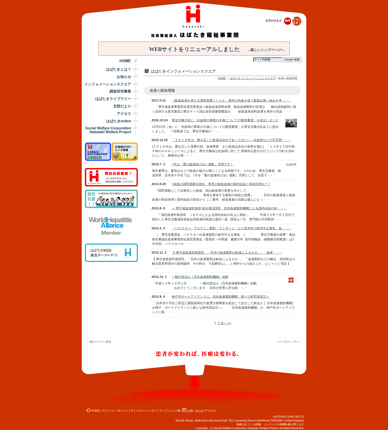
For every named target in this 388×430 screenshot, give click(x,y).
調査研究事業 (120, 91)
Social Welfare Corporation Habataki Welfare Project (108, 129)
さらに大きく (297, 21)
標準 (287, 20)
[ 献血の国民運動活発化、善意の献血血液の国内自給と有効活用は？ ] (221, 184)
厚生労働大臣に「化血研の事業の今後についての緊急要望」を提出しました (225, 120)
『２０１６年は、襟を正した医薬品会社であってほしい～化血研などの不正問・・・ (231, 140)
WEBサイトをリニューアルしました (216, 49)
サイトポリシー (139, 410)
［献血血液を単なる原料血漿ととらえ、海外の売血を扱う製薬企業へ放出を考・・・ (231, 100)
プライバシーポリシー (114, 410)
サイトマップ (159, 410)
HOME (125, 60)
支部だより (122, 106)
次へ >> (225, 323)
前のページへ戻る (100, 341)
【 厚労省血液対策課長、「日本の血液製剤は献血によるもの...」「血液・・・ (227, 252)
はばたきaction (118, 120)
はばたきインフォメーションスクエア (253, 78)
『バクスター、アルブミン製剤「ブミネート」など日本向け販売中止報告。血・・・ (231, 228)
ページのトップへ (287, 341)
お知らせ (124, 76)
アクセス (124, 113)
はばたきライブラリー (113, 98)
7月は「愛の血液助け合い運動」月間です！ (202, 164)
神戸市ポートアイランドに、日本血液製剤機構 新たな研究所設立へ (220, 296)
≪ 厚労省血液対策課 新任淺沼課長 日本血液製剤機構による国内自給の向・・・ (229, 208)
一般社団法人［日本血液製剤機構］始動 (200, 277)
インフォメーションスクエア (107, 83)
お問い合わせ (195, 410)
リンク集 (175, 410)
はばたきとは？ (118, 69)
